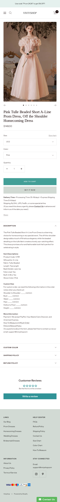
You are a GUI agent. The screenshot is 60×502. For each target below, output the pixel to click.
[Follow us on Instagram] (36, 474)
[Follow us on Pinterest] (42, 474)
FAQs (35, 422)
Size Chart (37, 441)
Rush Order (25, 323)
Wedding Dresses (10, 436)
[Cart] (55, 12)
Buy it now (30, 190)
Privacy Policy (8, 468)
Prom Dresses (9, 426)
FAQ (5, 326)
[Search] (10, 13)
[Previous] (4, 105)
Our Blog (6, 422)
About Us (7, 463)
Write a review (30, 396)
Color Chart (37, 445)
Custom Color (10, 347)
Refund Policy (15, 326)
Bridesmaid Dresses (11, 441)
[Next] (55, 105)
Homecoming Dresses (12, 431)
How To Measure (10, 323)
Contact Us (37, 436)
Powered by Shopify (21, 494)
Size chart (53, 135)
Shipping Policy (11, 355)
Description (9, 226)
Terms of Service (10, 473)
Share (5, 215)
